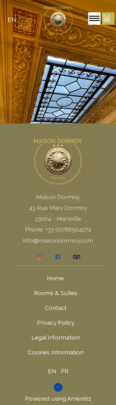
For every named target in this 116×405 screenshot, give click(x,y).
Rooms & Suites (55, 293)
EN (52, 371)
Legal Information (56, 337)
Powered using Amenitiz (58, 398)
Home (55, 278)
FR (64, 371)
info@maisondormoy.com (58, 240)
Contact (56, 307)
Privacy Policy (55, 322)
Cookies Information (56, 352)
